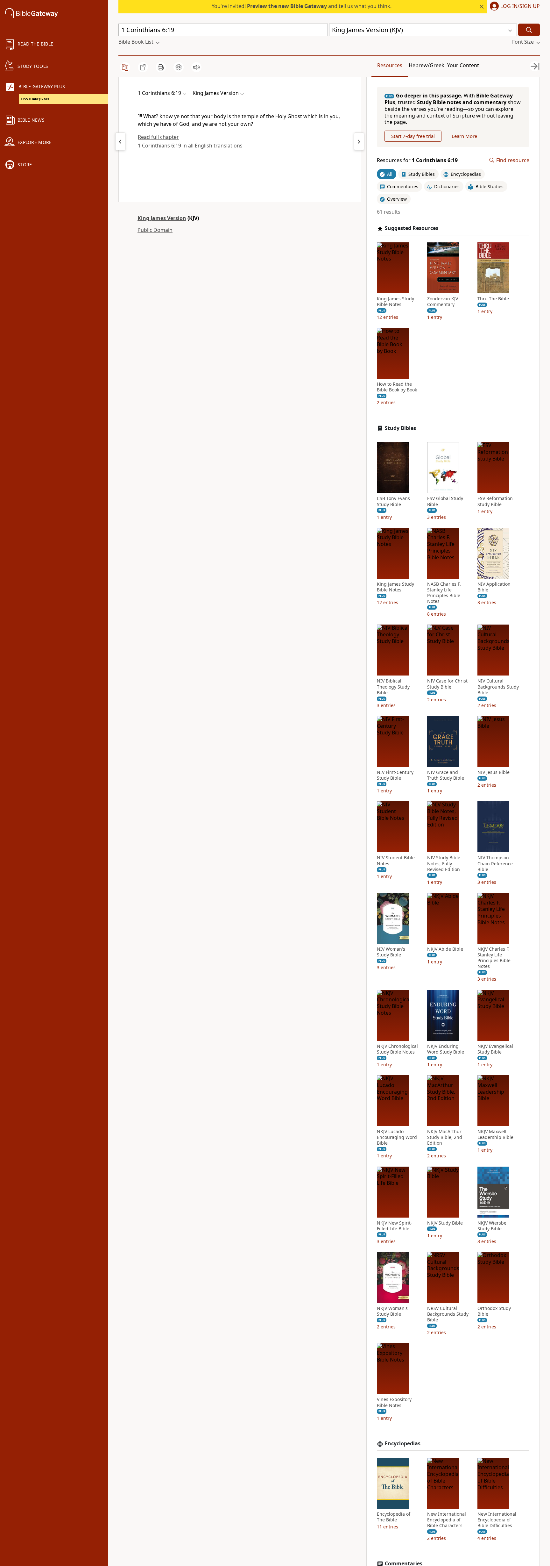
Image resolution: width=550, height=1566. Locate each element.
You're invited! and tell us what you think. (301, 6)
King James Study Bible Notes (395, 301)
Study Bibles (400, 428)
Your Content (463, 65)
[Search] (529, 30)
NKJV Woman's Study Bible (392, 1311)
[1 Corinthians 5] (120, 141)
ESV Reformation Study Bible (495, 501)
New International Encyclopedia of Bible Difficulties (496, 1519)
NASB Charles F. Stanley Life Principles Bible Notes (444, 592)
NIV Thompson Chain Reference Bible (495, 863)
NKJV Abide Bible (445, 949)
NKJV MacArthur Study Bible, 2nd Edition (444, 1137)
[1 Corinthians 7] (359, 141)
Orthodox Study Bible (494, 1311)
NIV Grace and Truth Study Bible (445, 775)
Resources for (417, 160)
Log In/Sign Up (520, 6)
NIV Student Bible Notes (396, 860)
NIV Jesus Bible (493, 772)
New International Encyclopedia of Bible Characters (446, 1519)
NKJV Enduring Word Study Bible (445, 1049)
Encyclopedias (402, 1443)
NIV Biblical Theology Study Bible (393, 686)
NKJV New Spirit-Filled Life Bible (394, 1226)
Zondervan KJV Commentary (442, 301)
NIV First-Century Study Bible (395, 775)
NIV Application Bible (494, 587)
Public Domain (155, 229)
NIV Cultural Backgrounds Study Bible (498, 686)
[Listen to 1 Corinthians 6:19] (196, 67)
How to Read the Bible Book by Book (397, 387)
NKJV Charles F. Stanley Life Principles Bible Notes (494, 957)
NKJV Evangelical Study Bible (495, 1049)
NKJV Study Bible (445, 1223)
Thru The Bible (493, 299)
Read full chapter (158, 136)
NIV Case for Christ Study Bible (447, 684)
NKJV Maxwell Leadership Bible (495, 1134)
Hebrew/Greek (426, 65)
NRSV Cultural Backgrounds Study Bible (448, 1314)
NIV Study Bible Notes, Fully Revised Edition (443, 863)
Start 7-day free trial (413, 136)
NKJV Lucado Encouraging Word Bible (397, 1137)
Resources (389, 65)
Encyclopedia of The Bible (393, 1517)
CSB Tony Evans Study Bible (393, 501)
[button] (513, 6)
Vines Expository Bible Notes (394, 1402)
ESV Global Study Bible (445, 501)
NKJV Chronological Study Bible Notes (397, 1049)
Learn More (464, 136)
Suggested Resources (411, 228)
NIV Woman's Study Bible (391, 952)
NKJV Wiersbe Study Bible (491, 1226)
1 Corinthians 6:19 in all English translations (190, 145)
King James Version (162, 218)
